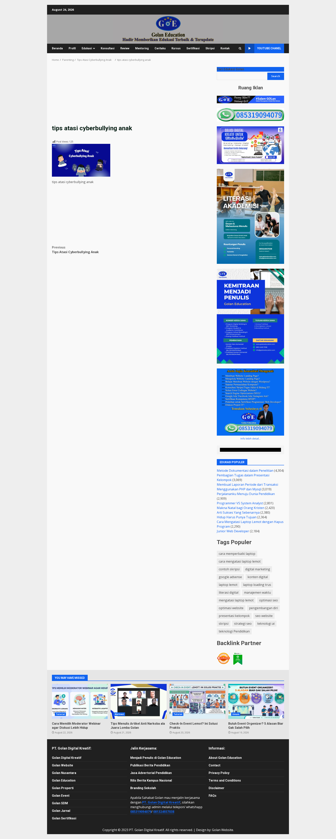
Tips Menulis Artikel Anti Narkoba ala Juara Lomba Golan (138, 701)
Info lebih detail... (251, 438)
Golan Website (62, 765)
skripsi (223, 623)
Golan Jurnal (61, 811)
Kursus (176, 48)
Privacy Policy (219, 773)
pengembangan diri (263, 608)
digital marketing (257, 569)
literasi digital (228, 592)
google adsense (230, 577)
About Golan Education (225, 758)
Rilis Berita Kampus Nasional (151, 780)
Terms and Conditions (225, 780)
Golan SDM (60, 803)
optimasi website (231, 608)
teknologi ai (266, 623)
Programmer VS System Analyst (240, 503)
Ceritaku (160, 48)
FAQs (212, 795)
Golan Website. (223, 830)
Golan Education (63, 780)
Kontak (225, 48)
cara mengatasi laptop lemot (240, 561)
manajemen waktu (257, 592)
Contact (214, 765)
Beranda (57, 48)
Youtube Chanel (269, 48)
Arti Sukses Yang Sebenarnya (238, 512)
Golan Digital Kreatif (66, 758)
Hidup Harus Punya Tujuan (236, 517)
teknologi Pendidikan (234, 631)
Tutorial (60, 714)
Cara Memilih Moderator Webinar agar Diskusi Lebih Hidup (80, 701)
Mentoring (142, 48)
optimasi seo (268, 600)
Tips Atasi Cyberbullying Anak (77, 249)
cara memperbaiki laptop (237, 554)
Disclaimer (216, 788)
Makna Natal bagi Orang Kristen (240, 508)
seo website (264, 616)
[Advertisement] (132, 95)
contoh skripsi (229, 569)
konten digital (258, 577)
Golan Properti (63, 788)
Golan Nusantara (64, 773)
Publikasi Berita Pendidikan (150, 765)
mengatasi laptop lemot (236, 600)
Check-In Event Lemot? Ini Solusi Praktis (197, 701)
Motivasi (119, 714)
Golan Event (60, 795)
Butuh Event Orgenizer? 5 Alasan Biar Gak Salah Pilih (256, 701)
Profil (72, 48)
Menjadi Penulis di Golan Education (155, 758)
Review (124, 48)
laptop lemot (228, 585)
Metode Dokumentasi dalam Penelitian (245, 470)
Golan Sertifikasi (64, 818)
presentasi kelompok (234, 616)
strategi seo (243, 623)
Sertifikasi (193, 48)
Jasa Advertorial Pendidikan (151, 773)
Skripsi (210, 48)
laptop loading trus (257, 585)
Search (275, 76)
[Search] (240, 48)
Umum (235, 714)
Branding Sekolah (143, 788)
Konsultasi (108, 48)
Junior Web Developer (233, 531)
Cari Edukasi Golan (230, 69)
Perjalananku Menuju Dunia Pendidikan (246, 494)
